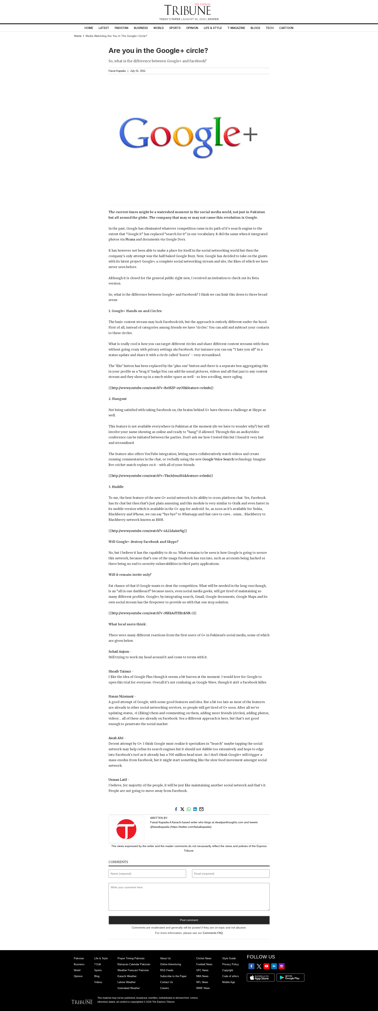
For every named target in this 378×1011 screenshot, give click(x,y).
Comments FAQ (213, 932)
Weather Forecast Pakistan (133, 970)
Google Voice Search (218, 459)
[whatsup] (189, 809)
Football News (204, 964)
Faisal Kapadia (117, 71)
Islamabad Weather (128, 988)
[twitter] (183, 809)
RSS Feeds (166, 970)
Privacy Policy (230, 964)
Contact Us (166, 982)
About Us (165, 958)
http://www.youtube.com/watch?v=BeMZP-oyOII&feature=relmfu (161, 388)
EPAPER (213, 19)
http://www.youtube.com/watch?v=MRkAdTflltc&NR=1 (152, 613)
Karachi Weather (127, 976)
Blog (96, 976)
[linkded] (196, 809)
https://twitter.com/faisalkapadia (191, 826)
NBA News (202, 976)
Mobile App (228, 982)
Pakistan (121, 28)
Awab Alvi (116, 738)
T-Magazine (236, 28)
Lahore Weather (126, 982)
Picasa (130, 239)
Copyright (227, 970)
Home (89, 28)
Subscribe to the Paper (173, 976)
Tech (270, 28)
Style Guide (229, 958)
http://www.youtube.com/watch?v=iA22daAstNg (148, 531)
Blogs (255, 28)
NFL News (202, 982)
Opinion (192, 28)
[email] (202, 809)
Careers (164, 988)
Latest (104, 28)
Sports (175, 28)
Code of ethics (230, 976)
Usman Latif (118, 780)
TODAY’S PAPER (170, 19)
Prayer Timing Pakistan (130, 958)
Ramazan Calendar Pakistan (133, 964)
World (158, 28)
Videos (98, 982)
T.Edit (97, 964)
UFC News (202, 970)
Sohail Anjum (119, 652)
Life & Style (213, 28)
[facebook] (177, 809)
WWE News (203, 988)
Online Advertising (170, 964)
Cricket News (204, 958)
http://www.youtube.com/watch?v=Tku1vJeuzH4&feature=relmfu (161, 476)
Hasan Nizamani (121, 696)
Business (141, 28)
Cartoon (286, 28)
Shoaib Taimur (120, 671)
